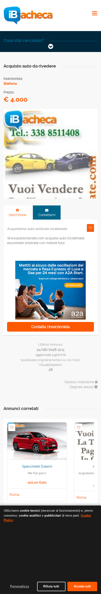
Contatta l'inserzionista (50, 327)
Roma (14, 495)
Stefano (10, 83)
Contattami (46, 215)
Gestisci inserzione (79, 382)
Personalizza (19, 586)
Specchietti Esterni (37, 466)
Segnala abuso (82, 387)
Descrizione (17, 215)
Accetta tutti (82, 586)
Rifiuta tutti (51, 586)
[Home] (28, 15)
